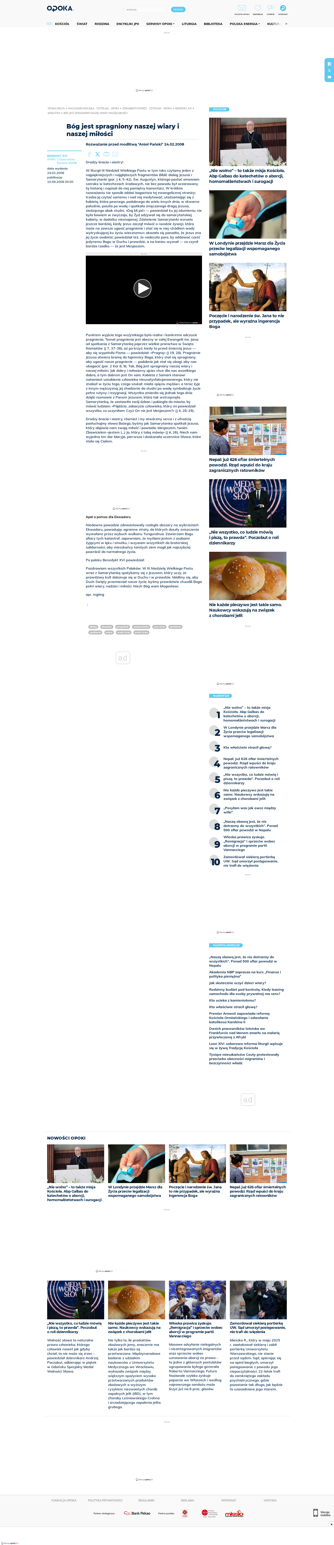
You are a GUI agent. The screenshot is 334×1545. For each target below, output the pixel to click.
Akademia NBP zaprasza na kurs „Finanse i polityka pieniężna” (245, 974)
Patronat (229, 1500)
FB (90, 154)
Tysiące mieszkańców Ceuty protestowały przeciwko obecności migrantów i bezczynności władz (244, 1058)
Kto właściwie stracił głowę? (233, 1007)
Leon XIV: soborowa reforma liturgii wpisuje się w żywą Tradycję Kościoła (246, 1045)
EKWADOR (107, 626)
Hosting (270, 1500)
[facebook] (329, 64)
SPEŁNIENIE (175, 626)
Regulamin (146, 1500)
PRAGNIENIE (123, 626)
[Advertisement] (167, 61)
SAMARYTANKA (141, 626)
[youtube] (329, 77)
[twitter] (329, 70)
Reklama (187, 1500)
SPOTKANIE (95, 632)
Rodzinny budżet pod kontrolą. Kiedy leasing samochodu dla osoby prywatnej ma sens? (246, 991)
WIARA (109, 632)
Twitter (98, 154)
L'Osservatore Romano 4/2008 (67, 161)
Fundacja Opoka (63, 1500)
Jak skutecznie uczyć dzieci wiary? (237, 983)
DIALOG (93, 626)
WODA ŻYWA (141, 632)
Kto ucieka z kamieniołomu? (232, 1000)
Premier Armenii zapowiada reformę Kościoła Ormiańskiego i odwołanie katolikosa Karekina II (239, 1017)
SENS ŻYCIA (159, 626)
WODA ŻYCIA (123, 632)
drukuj (107, 154)
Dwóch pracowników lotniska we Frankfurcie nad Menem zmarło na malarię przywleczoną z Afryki (244, 1032)
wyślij (116, 154)
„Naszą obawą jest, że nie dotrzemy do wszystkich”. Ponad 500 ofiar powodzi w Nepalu (243, 961)
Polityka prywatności (105, 1500)
